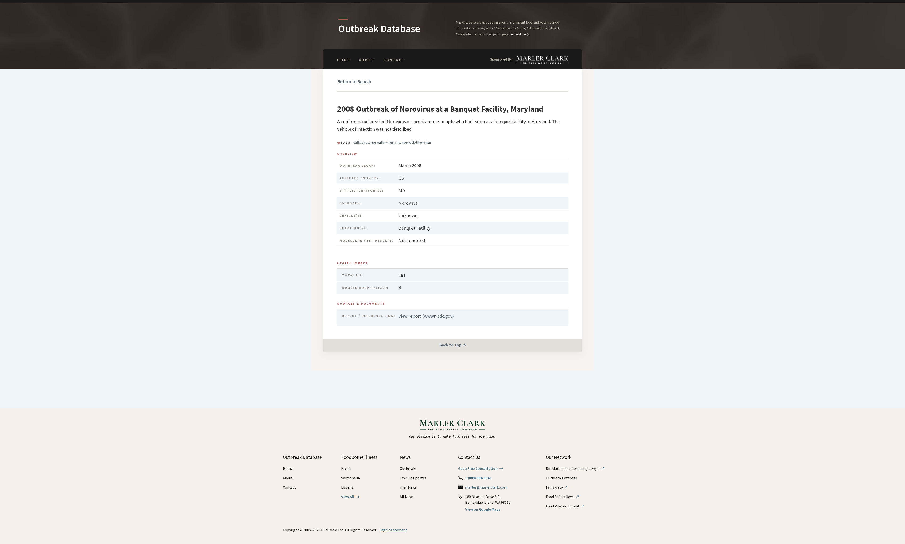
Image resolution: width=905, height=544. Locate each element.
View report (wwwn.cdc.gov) (426, 316)
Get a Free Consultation (480, 468)
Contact (394, 60)
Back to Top (450, 345)
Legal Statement (393, 530)
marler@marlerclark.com (486, 487)
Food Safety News (562, 496)
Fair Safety (557, 487)
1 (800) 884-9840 (478, 477)
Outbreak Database (561, 477)
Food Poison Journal (565, 506)
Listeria (347, 487)
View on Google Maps (482, 509)
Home (343, 60)
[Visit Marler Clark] (452, 425)
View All (350, 496)
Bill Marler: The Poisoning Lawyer (575, 468)
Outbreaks (408, 468)
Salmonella (350, 477)
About (367, 60)
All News (407, 496)
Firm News (408, 487)
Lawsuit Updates (413, 477)
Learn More (517, 34)
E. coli (346, 468)
